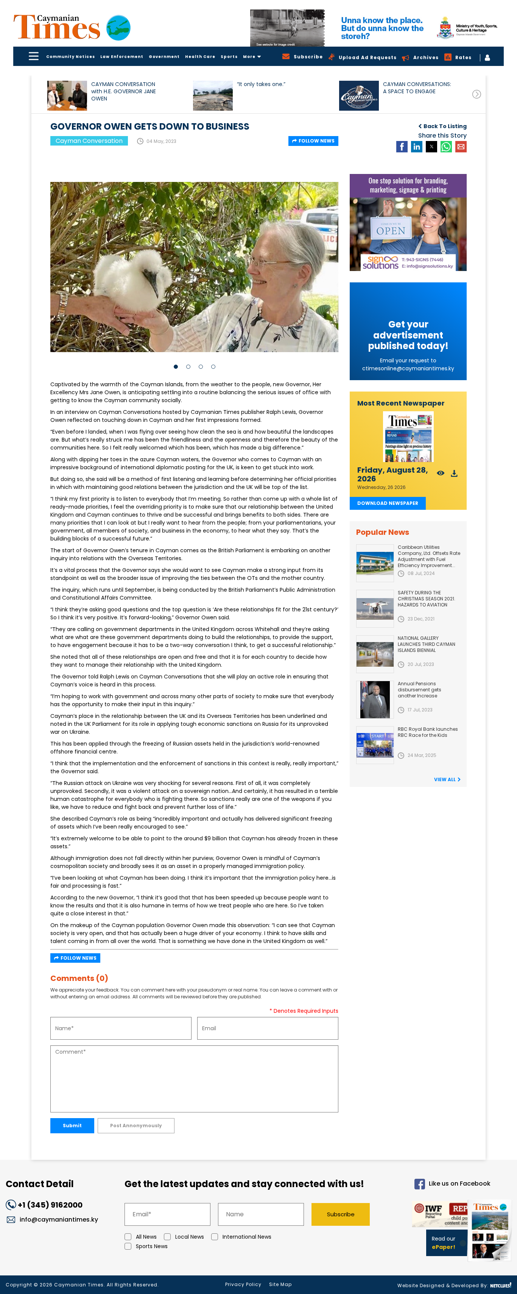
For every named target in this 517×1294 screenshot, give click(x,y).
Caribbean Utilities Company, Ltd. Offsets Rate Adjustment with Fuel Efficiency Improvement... (429, 556)
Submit (72, 1125)
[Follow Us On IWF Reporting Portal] (437, 1215)
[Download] (454, 475)
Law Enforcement (121, 57)
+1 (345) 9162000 (50, 1205)
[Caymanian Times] (72, 27)
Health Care (200, 57)
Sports (229, 57)
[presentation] (476, 94)
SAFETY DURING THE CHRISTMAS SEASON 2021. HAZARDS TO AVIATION (426, 598)
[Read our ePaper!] (490, 1263)
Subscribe (341, 1214)
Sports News (152, 1246)
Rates (463, 57)
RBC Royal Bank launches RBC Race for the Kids (428, 732)
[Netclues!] (500, 1285)
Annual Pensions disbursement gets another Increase (419, 689)
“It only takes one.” (261, 84)
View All (445, 779)
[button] (67, 96)
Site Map (280, 1284)
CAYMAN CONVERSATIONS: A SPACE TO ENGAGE (417, 88)
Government (164, 57)
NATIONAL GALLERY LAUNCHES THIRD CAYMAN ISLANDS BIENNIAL (426, 644)
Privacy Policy (243, 1284)
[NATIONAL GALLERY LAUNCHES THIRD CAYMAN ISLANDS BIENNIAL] (375, 654)
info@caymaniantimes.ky (59, 1219)
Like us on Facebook (460, 1184)
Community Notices (70, 57)
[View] (440, 475)
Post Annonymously (136, 1125)
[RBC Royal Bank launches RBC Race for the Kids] (375, 745)
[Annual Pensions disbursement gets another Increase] (375, 699)
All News (146, 1237)
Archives (426, 57)
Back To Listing (445, 126)
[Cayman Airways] (377, 28)
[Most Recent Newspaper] (408, 436)
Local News (189, 1237)
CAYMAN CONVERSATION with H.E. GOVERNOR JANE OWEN (123, 91)
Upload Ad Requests (368, 57)
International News (247, 1237)
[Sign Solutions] (408, 222)
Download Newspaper (387, 503)
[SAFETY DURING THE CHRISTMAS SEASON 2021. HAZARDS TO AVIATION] (375, 608)
